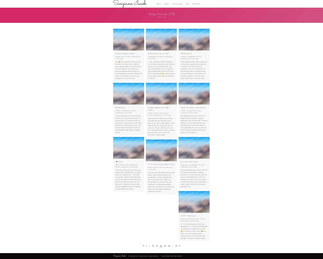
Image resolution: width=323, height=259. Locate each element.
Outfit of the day (163, 113)
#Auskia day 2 (186, 53)
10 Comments (194, 59)
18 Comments (194, 113)
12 (157, 246)
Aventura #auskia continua (124, 53)
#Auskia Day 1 (120, 107)
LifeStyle (117, 56)
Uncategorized (152, 56)
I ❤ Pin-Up (118, 162)
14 (165, 246)
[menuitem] (158, 3)
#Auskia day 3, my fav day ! (158, 53)
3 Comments (152, 169)
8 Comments (134, 167)
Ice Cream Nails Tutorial (189, 162)
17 (176, 246)
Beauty (117, 165)
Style (122, 56)
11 (153, 246)
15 (169, 246)
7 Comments (119, 59)
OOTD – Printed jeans (188, 216)
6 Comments (152, 59)
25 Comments (195, 221)
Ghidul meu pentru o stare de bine (193, 107)
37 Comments (167, 115)
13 (161, 246)
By (127, 56)
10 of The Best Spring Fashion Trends (161, 164)
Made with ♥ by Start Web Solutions (171, 256)
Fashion (150, 113)
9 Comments (128, 113)
